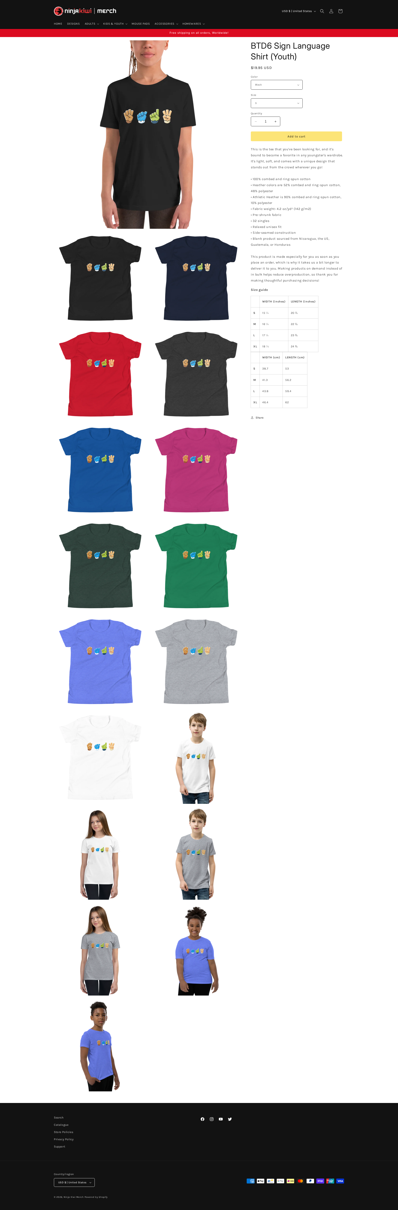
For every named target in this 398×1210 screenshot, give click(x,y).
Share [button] (260, 417)
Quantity (256, 113)
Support (59, 1147)
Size (253, 94)
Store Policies (63, 1132)
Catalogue (61, 1125)
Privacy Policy (64, 1139)
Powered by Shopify (96, 1197)
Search (59, 1117)
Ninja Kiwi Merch (74, 1197)
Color (254, 76)
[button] (91, 23)
